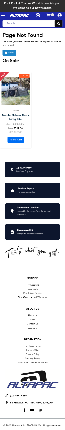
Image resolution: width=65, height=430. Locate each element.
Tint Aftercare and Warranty (32, 297)
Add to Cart (16, 140)
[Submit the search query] (58, 23)
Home (10, 52)
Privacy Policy (32, 354)
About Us (32, 309)
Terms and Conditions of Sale (32, 363)
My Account (32, 285)
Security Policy (32, 358)
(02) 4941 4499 (18, 396)
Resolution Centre (32, 293)
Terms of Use (32, 350)
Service (32, 278)
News (32, 319)
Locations (32, 328)
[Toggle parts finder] (37, 15)
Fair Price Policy (32, 346)
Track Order (32, 289)
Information (33, 339)
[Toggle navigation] (3, 15)
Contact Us (32, 324)
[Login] (59, 15)
